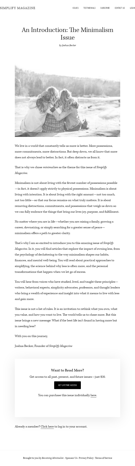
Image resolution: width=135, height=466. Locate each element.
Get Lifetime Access (67, 385)
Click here (47, 426)
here (93, 395)
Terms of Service (103, 458)
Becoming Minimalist (52, 458)
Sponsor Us (71, 458)
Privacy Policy (86, 458)
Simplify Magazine (18, 8)
